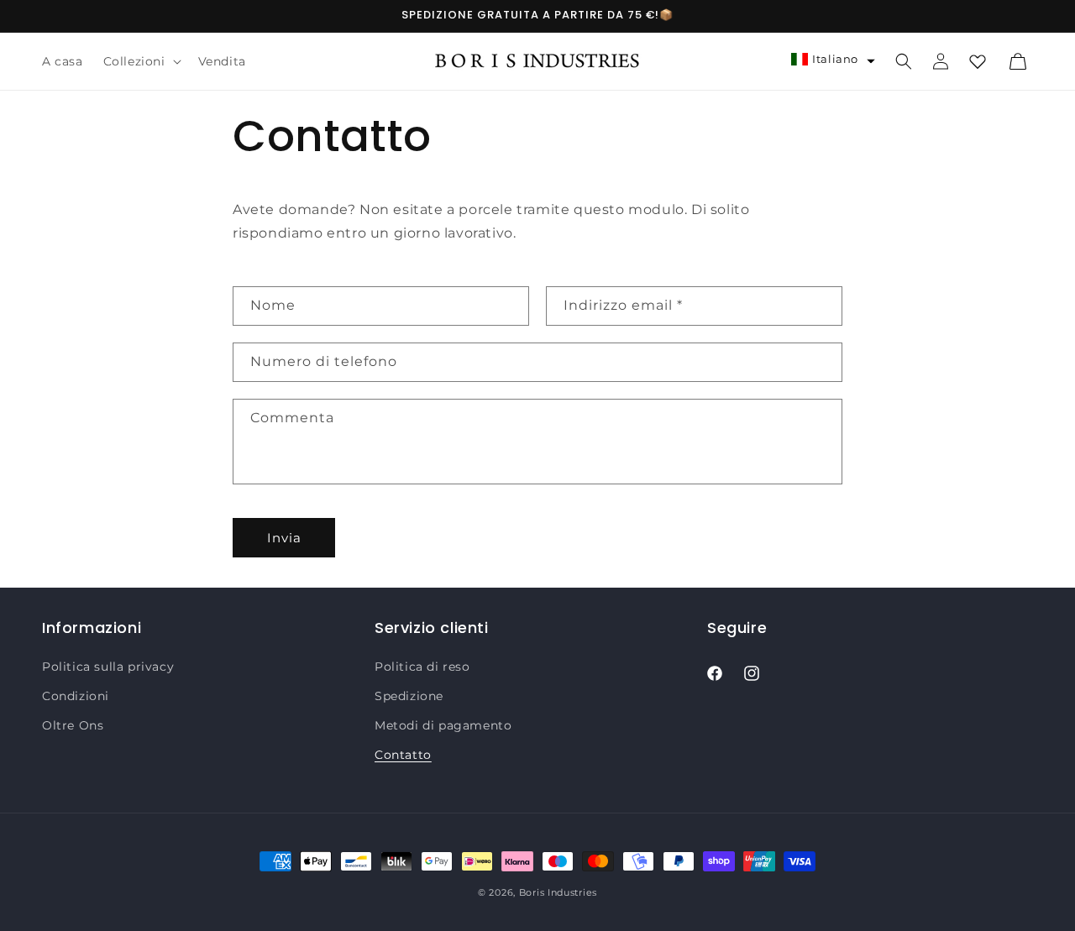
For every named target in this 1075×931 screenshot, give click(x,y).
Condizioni (75, 695)
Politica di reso (422, 666)
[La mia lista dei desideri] (977, 61)
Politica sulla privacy (108, 666)
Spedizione (409, 695)
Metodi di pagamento (443, 725)
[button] (140, 61)
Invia (284, 538)
